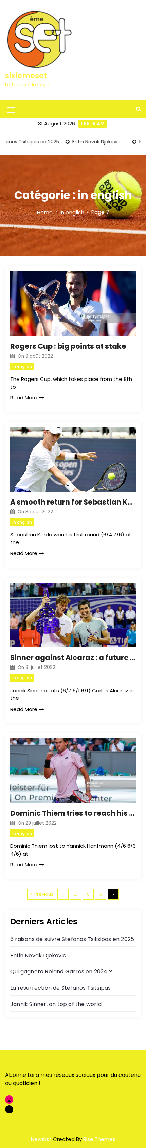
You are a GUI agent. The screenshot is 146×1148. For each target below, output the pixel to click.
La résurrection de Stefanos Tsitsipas (60, 988)
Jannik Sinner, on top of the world (56, 1004)
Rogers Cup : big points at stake (68, 346)
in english (22, 366)
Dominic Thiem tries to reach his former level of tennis (73, 813)
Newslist (42, 1139)
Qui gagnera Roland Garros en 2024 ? (61, 972)
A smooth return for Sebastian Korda (73, 502)
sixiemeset (26, 75)
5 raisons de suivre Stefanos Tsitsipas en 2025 (72, 939)
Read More (23, 397)
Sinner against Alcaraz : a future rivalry (73, 657)
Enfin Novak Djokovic (86, 141)
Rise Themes (99, 1139)
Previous (43, 894)
